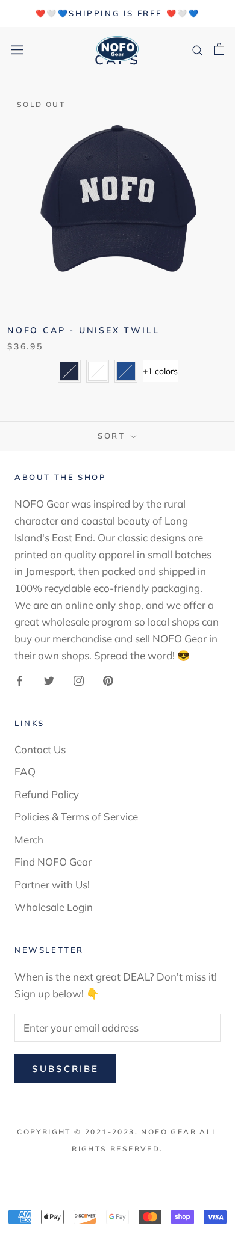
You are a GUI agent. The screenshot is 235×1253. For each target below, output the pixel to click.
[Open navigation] (17, 48)
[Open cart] (219, 49)
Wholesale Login (53, 906)
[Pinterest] (108, 679)
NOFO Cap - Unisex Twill (83, 330)
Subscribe (65, 1068)
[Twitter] (49, 679)
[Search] (197, 48)
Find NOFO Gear (53, 861)
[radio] (69, 371)
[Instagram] (79, 679)
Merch (28, 839)
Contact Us (40, 749)
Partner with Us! (52, 884)
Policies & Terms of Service (76, 816)
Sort (113, 435)
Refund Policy (46, 794)
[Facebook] (19, 679)
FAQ (25, 771)
